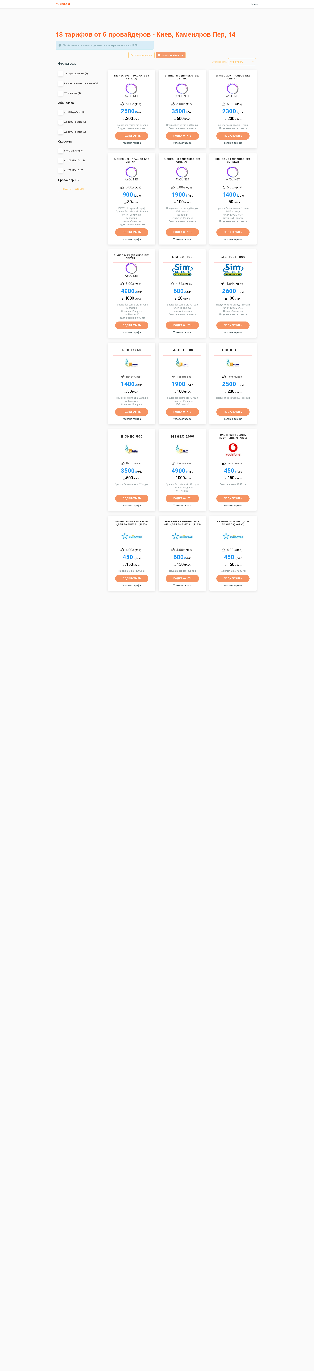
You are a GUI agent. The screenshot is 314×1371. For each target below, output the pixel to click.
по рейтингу (236, 61)
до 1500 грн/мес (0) (75, 131)
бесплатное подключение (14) (81, 83)
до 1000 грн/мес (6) (75, 122)
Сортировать (219, 61)
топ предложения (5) (76, 73)
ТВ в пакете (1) (72, 93)
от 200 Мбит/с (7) (73, 170)
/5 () (133, 104)
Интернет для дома (141, 55)
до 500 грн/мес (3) (74, 112)
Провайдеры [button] (67, 180)
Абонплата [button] (66, 103)
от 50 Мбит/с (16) (73, 150)
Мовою (255, 4)
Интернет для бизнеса (170, 55)
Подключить (132, 135)
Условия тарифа (131, 142)
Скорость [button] (65, 141)
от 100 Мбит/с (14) (74, 160)
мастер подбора (73, 189)
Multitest (64, 4)
